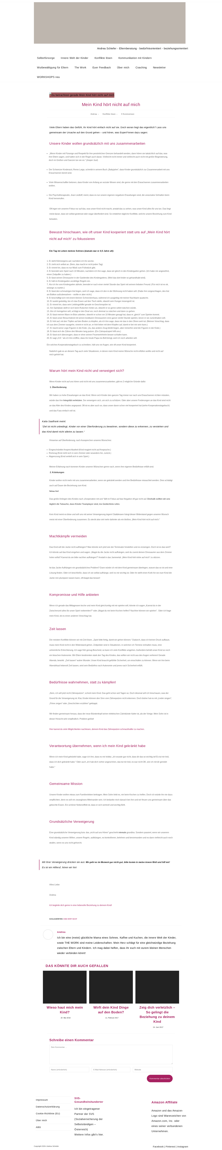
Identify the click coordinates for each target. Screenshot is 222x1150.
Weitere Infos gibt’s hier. (89, 1134)
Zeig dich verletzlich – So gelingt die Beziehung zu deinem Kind (157, 1014)
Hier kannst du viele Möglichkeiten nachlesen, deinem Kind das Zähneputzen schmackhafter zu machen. (97, 729)
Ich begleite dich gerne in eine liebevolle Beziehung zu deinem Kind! (80, 905)
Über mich (41, 1120)
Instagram (182, 1146)
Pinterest (170, 1146)
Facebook (158, 1146)
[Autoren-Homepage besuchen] (48, 934)
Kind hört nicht (70, 919)
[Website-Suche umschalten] (67, 77)
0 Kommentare (127, 114)
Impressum (42, 1100)
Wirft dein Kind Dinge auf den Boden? (111, 1009)
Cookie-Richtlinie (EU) (48, 1113)
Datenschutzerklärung (48, 1106)
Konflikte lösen (109, 114)
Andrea (94, 114)
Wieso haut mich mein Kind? (65, 1009)
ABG (38, 1127)
